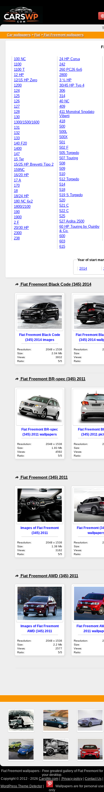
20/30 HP (21, 228)
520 (62, 200)
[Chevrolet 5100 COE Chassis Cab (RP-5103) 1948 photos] (55, 749)
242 (62, 64)
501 (62, 142)
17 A (17, 180)
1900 (18, 217)
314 (62, 96)
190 (17, 212)
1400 (18, 148)
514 (62, 184)
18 (16, 191)
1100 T (19, 69)
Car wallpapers (19, 35)
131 (17, 127)
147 (17, 154)
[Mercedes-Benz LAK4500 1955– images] (21, 720)
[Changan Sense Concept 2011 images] (90, 720)
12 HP (19, 75)
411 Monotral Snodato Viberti (76, 114)
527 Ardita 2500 (71, 221)
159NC (19, 170)
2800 (63, 75)
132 (17, 133)
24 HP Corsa (69, 59)
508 (62, 163)
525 (62, 216)
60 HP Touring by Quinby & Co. (79, 228)
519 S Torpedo (71, 195)
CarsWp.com (48, 779)
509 (62, 168)
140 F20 (20, 143)
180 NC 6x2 (23, 201)
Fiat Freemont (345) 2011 (43, 477)
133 (17, 138)
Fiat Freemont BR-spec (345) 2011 (52, 378)
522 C (64, 211)
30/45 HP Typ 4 (71, 85)
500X (63, 137)
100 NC (20, 59)
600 (62, 236)
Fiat (37, 35)
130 (17, 117)
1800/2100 (22, 206)
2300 (18, 233)
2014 (83, 268)
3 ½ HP (65, 80)
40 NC (64, 101)
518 (62, 190)
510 (62, 174)
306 (62, 90)
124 (17, 90)
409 (62, 106)
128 (17, 112)
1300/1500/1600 (26, 122)
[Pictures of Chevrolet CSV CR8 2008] (90, 749)
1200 (18, 85)
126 (17, 101)
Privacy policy (71, 779)
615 (62, 246)
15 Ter (19, 159)
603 (62, 241)
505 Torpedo (69, 153)
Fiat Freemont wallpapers (63, 35)
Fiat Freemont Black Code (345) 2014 (55, 284)
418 (62, 121)
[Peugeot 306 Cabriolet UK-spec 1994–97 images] (55, 720)
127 (17, 106)
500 (62, 126)
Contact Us (93, 779)
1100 (17, 64)
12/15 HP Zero (25, 80)
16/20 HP (21, 175)
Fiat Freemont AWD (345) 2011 (48, 575)
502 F (64, 147)
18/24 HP (21, 196)
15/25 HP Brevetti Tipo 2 (34, 164)
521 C (64, 205)
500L (63, 132)
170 (17, 185)
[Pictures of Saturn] (21, 749)
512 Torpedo (69, 179)
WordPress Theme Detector (21, 786)
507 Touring (68, 158)
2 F (16, 222)
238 (17, 238)
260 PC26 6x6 (70, 69)
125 (17, 96)
